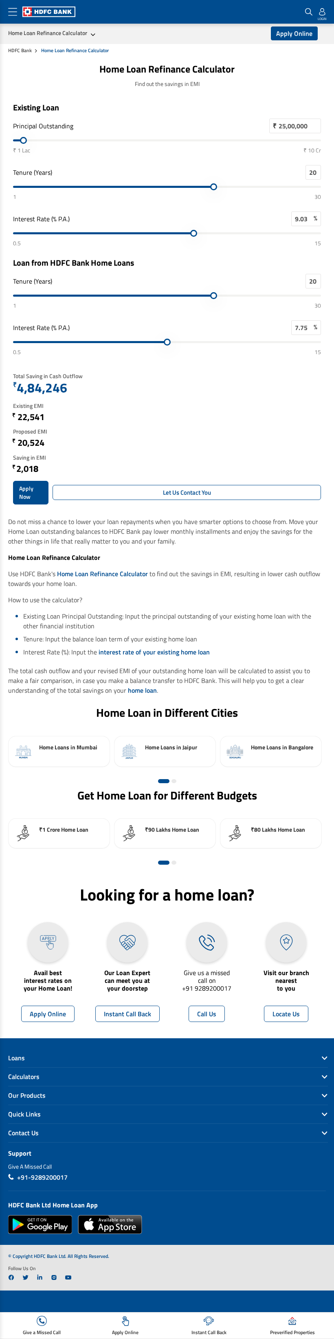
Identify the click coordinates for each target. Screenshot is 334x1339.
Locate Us (286, 1014)
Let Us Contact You (187, 492)
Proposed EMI (30, 431)
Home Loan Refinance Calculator (47, 33)
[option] (59, 751)
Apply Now (26, 492)
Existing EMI (28, 405)
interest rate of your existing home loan (154, 652)
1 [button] (163, 781)
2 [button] (173, 781)
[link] (11, 1277)
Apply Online (294, 33)
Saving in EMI (29, 457)
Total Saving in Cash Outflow (48, 376)
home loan (142, 690)
